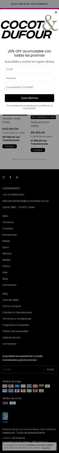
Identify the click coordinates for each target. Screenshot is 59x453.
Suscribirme (29, 98)
